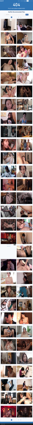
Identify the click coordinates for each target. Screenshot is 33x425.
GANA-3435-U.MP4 (25, 204)
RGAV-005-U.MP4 (24, 271)
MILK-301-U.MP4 (8, 44)
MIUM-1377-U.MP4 (25, 244)
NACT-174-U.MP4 (9, 311)
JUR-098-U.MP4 (24, 124)
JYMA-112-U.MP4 (24, 84)
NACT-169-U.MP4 (24, 324)
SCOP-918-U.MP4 (9, 271)
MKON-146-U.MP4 (25, 391)
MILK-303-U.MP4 (8, 246)
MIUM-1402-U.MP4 (9, 244)
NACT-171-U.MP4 (24, 311)
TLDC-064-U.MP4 (9, 404)
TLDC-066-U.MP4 (24, 404)
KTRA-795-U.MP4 (24, 44)
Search (27, 14)
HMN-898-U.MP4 (8, 204)
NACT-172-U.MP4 (9, 324)
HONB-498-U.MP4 (9, 164)
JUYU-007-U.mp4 (8, 84)
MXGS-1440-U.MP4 (25, 351)
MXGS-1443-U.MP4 (9, 351)
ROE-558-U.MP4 (8, 284)
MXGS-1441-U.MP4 (9, 364)
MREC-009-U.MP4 (25, 364)
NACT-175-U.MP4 (24, 284)
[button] (32, 1)
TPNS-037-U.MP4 (9, 391)
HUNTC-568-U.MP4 (25, 164)
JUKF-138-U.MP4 (8, 124)
